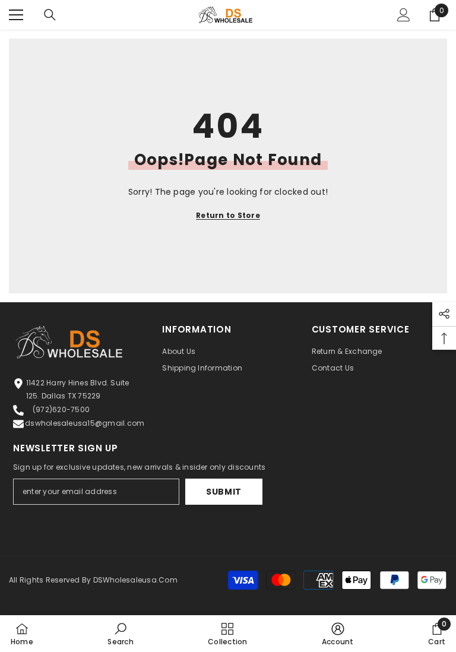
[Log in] (403, 14)
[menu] (16, 15)
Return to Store (228, 215)
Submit (224, 492)
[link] (120, 634)
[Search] (50, 15)
